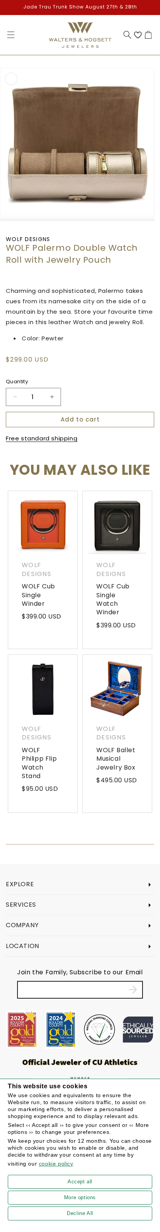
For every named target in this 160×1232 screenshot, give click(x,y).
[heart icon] (138, 35)
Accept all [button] (80, 1181)
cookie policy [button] (56, 1164)
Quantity (17, 381)
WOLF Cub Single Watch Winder (113, 599)
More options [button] (80, 1197)
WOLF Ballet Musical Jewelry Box (116, 759)
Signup (133, 990)
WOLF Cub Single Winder (38, 595)
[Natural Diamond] (99, 1029)
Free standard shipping (41, 438)
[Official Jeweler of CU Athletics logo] (80, 1062)
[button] (11, 35)
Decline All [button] (80, 1213)
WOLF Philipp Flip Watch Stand (39, 763)
